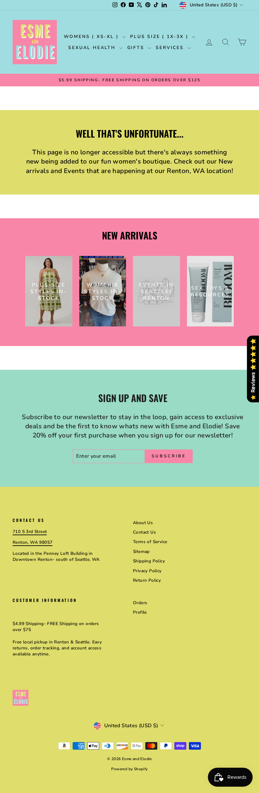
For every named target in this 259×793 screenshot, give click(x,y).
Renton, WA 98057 (32, 542)
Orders (140, 603)
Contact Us (144, 532)
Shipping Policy (149, 561)
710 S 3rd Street (30, 532)
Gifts (137, 48)
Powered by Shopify (129, 768)
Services (171, 48)
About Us (143, 523)
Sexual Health (92, 48)
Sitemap (141, 551)
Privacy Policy (147, 571)
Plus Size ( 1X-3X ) (160, 37)
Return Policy (147, 580)
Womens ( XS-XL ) (92, 37)
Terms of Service (150, 542)
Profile (140, 612)
